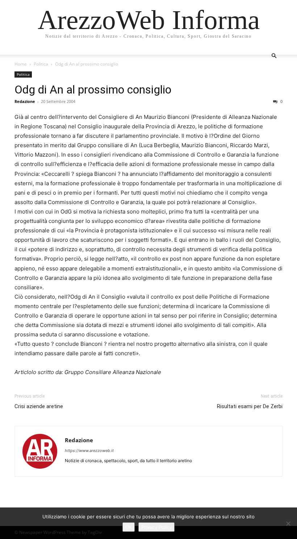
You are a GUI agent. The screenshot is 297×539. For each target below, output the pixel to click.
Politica (41, 64)
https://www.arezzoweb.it (89, 450)
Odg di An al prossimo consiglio (92, 89)
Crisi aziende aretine (38, 406)
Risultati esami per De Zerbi (250, 406)
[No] (288, 523)
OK (128, 527)
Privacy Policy (156, 527)
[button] (274, 56)
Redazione (24, 101)
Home (20, 64)
